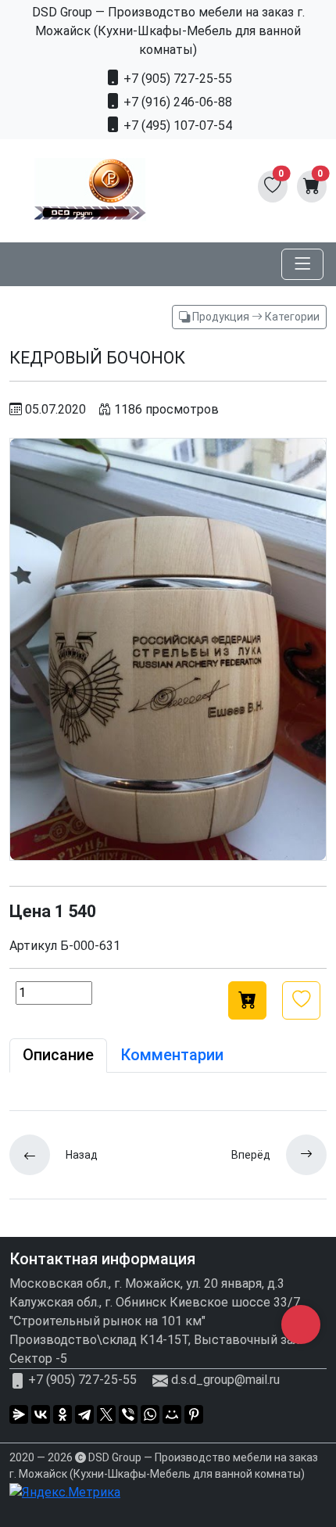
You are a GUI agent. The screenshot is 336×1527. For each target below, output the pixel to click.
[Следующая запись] (298, 1154)
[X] (106, 1414)
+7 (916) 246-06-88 (176, 102)
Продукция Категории (255, 316)
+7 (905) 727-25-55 (176, 78)
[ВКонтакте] (40, 1414)
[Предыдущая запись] (37, 1154)
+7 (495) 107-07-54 (176, 125)
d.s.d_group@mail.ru (225, 1380)
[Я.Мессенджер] (18, 1414)
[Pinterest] (193, 1414)
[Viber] (128, 1414)
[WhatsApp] (150, 1414)
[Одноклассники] (62, 1414)
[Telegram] (84, 1414)
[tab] (58, 1055)
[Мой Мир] (172, 1414)
